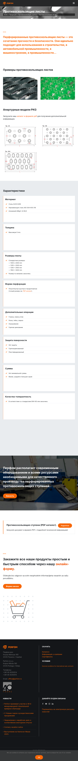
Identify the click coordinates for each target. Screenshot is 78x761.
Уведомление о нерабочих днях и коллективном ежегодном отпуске (18, 721)
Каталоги (45, 652)
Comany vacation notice (13, 727)
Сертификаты (47, 657)
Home (6, 14)
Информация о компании (52, 654)
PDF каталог (27, 291)
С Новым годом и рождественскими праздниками (19, 714)
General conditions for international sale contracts (57, 666)
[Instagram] (49, 704)
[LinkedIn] (52, 704)
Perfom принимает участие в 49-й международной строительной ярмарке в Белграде (17, 706)
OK (39, 757)
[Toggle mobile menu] (74, 3)
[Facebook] (43, 704)
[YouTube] (46, 704)
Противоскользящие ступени (27, 14)
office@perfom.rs (15, 679)
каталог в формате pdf (27, 116)
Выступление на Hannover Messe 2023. (17, 733)
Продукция (12, 14)
